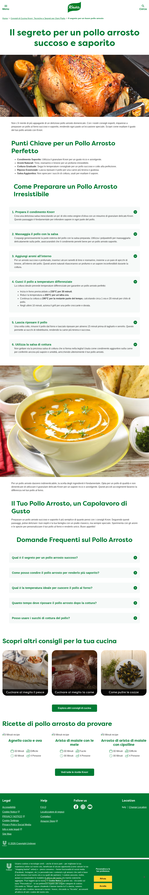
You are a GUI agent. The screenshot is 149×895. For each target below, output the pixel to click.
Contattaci (45, 816)
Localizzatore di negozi (52, 812)
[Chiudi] (144, 877)
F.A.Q (43, 807)
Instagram (83, 806)
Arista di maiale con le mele (74, 743)
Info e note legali (10, 829)
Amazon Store (47, 821)
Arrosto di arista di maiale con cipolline (123, 743)
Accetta (103, 886)
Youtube (90, 806)
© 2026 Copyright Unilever (22, 843)
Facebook (76, 806)
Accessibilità (8, 807)
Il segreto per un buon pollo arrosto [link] (86, 18)
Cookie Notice (9, 812)
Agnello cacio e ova (25, 740)
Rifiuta (103, 879)
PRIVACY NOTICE (12, 816)
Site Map (6, 834)
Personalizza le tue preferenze (103, 870)
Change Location (138, 807)
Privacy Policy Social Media (16, 824)
